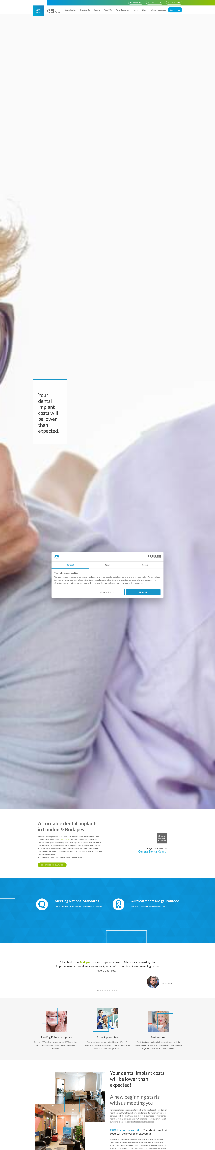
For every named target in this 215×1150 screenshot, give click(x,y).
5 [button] (107, 990)
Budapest (86, 962)
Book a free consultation (52, 865)
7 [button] (112, 990)
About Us (108, 10)
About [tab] (145, 565)
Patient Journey (122, 10)
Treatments (85, 10)
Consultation (70, 10)
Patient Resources (158, 10)
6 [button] (109, 990)
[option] (107, 968)
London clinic (65, 839)
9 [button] (117, 990)
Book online (135, 2)
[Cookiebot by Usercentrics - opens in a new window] (150, 556)
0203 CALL (175, 2)
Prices (135, 10)
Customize (105, 592)
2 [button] (100, 990)
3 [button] (102, 990)
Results (97, 10)
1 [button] (98, 990)
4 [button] (105, 990)
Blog (144, 10)
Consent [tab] (70, 565)
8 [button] (114, 990)
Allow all (143, 592)
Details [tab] (108, 565)
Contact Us (156, 2)
